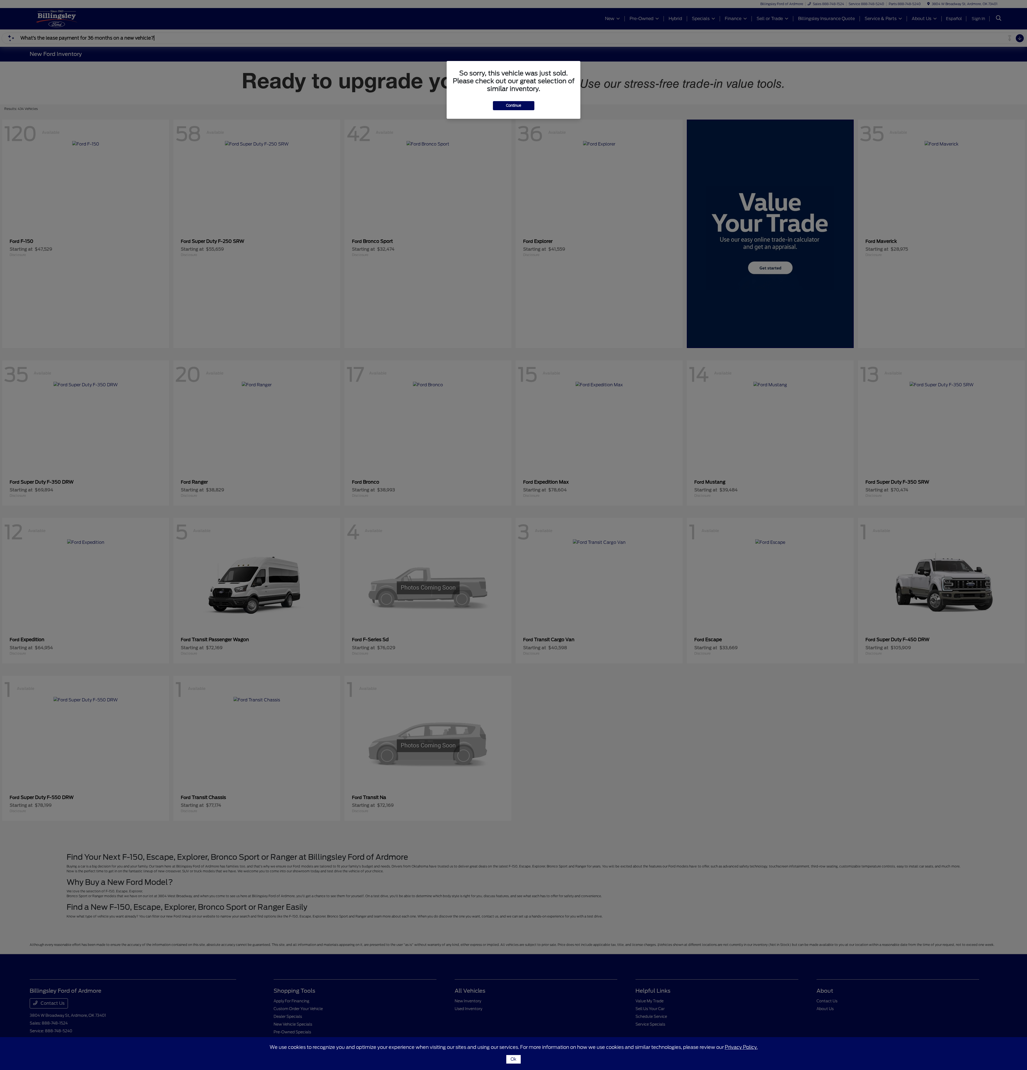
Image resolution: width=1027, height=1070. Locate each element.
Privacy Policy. (741, 1047)
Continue (513, 106)
